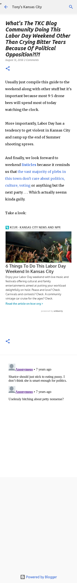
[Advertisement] (38, 525)
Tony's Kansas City (27, 7)
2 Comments (31, 60)
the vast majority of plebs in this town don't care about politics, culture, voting (35, 178)
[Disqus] (38, 416)
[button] (7, 69)
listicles (29, 165)
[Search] (71, 7)
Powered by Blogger (41, 577)
